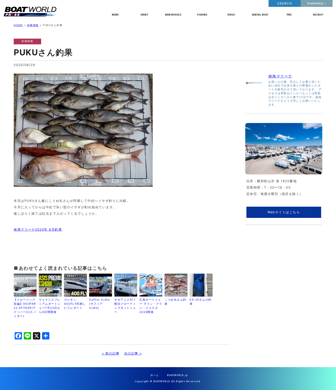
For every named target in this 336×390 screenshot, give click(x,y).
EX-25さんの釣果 (201, 301)
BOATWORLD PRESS (53, 11)
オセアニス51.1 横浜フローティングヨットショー (125, 306)
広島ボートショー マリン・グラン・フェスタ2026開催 (150, 306)
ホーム (154, 375)
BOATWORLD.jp (177, 375)
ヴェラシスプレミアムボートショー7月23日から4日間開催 (50, 306)
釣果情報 (33, 25)
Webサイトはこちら (283, 212)
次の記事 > (133, 353)
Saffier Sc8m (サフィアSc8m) (99, 304)
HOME (18, 25)
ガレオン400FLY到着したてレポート (75, 304)
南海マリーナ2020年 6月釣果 (38, 229)
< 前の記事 (111, 353)
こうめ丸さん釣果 (175, 301)
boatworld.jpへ (316, 3)
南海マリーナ (280, 76)
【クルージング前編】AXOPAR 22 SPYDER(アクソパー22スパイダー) (25, 308)
